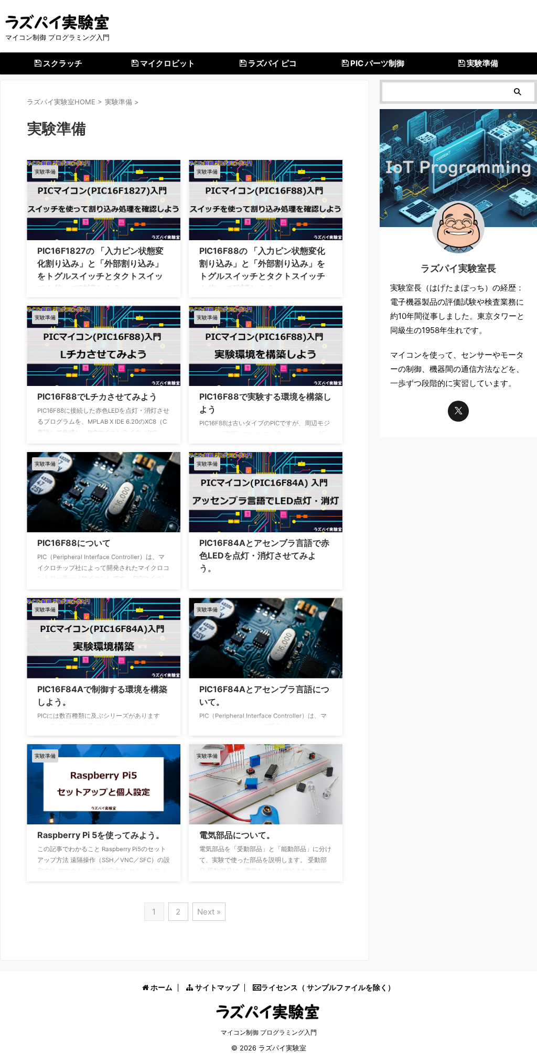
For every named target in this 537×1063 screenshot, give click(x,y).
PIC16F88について (74, 543)
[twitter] (458, 411)
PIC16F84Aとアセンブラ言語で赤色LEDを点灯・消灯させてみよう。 (264, 555)
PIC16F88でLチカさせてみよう (97, 396)
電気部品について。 (237, 835)
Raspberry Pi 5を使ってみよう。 (100, 835)
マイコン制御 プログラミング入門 (269, 1032)
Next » (209, 912)
